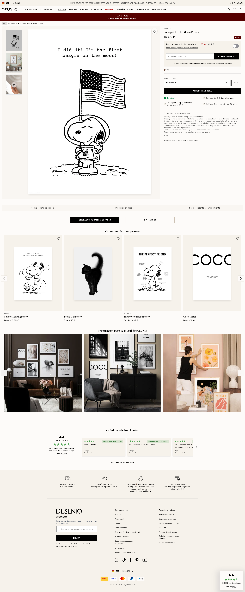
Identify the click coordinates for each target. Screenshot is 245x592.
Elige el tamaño (171, 78)
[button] (236, 83)
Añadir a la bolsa (202, 91)
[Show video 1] (14, 85)
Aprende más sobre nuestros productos (181, 140)
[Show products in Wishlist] (234, 10)
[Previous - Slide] (4, 279)
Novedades (49, 10)
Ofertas (109, 10)
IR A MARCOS (150, 220)
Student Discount (122, 536)
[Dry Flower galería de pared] (43, 373)
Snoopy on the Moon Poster (32, 23)
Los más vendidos (32, 10)
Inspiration (143, 10)
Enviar (76, 538)
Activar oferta (226, 56)
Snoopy (14, 23)
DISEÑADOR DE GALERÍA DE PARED (95, 220)
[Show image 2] (14, 62)
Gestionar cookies (167, 543)
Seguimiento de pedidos (169, 519)
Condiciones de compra (169, 523)
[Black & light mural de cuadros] (122, 373)
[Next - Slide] (241, 279)
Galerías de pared (125, 10)
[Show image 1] (14, 40)
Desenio (130, 585)
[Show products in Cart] (240, 10)
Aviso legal (119, 519)
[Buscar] (229, 9)
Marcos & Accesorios (91, 10)
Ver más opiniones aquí (122, 462)
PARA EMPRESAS (159, 10)
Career (118, 523)
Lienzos (73, 10)
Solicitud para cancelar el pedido (170, 537)
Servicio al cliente (166, 515)
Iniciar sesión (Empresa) (125, 553)
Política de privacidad (198, 63)
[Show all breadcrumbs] (4, 23)
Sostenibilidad (121, 528)
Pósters (62, 10)
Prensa (118, 515)
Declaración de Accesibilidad (127, 532)
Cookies (162, 528)
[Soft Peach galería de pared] (202, 373)
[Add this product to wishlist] (154, 31)
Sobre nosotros (121, 510)
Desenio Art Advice (167, 510)
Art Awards (119, 548)
